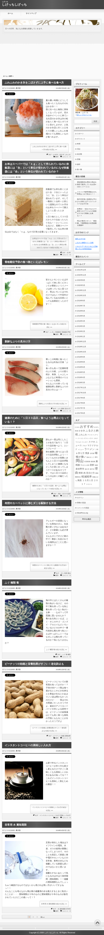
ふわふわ (68, 154)
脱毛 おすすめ (80, 239)
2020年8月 (81, 280)
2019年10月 (81, 295)
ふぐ (63, 654)
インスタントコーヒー (47, 815)
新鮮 (62, 408)
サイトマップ (31, 13)
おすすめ (87, 426)
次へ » (43, 917)
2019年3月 (81, 326)
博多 (87, 453)
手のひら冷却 (84, 465)
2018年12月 (81, 341)
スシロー (85, 442)
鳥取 (79, 480)
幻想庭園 (87, 461)
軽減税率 (87, 476)
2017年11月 (81, 387)
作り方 (81, 453)
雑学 (10, 76)
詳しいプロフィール (84, 115)
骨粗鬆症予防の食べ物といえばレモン (26, 262)
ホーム (10, 13)
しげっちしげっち (14, 4)
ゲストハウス (88, 438)
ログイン (80, 498)
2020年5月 (81, 285)
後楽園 (93, 461)
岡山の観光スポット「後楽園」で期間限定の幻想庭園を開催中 (87, 223)
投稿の (81, 503)
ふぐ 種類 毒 (12, 582)
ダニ (62, 573)
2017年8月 (81, 403)
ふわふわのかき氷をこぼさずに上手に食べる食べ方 (34, 82)
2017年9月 (81, 398)
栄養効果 (68, 736)
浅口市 (87, 469)
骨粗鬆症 (58, 332)
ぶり (59, 408)
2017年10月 (81, 393)
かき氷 (55, 154)
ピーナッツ (57, 736)
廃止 (59, 494)
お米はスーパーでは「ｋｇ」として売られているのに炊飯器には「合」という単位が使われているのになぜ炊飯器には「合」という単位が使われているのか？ (37, 167)
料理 (78, 144)
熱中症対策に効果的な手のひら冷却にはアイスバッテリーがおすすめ (87, 201)
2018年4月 (81, 377)
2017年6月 (81, 413)
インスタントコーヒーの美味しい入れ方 (28, 745)
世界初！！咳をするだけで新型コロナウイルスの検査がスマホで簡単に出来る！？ (87, 212)
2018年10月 (81, 352)
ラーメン (89, 449)
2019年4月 (81, 321)
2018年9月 (81, 357)
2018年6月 (81, 367)
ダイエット (81, 139)
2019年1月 (81, 336)
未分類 (79, 154)
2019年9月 (81, 301)
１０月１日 (87, 480)
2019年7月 (81, 306)
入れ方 (57, 815)
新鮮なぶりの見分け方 (17, 341)
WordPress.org (82, 513)
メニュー (81, 449)
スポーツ (80, 134)
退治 (69, 573)
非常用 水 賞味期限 (16, 824)
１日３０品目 (66, 494)
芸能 (78, 159)
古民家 (92, 453)
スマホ (92, 442)
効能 (62, 736)
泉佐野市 (80, 469)
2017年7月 (81, 408)
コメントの (83, 508)
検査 (96, 465)
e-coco (77, 427)
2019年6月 (81, 311)
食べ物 (79, 169)
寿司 (96, 457)
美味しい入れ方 (65, 815)
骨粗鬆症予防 (66, 332)
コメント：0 (66, 156)
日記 (78, 149)
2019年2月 (81, 331)
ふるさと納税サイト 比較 (84, 243)
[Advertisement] (52, 54)
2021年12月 (81, 270)
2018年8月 (81, 362)
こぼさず (61, 154)
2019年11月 (81, 290)
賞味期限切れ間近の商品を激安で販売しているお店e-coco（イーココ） (87, 184)
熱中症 (92, 469)
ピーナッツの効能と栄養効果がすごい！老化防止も (34, 663)
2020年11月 (81, 275)
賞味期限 (63, 909)
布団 (65, 573)
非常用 (68, 909)
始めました (90, 457)
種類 (69, 654)
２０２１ (89, 484)
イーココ (80, 438)
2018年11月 (81, 347)
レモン (52, 332)
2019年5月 (81, 316)
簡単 (81, 473)
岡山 (80, 460)
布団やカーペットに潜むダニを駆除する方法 (30, 503)
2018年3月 (81, 382)
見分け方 (68, 408)
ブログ (84, 445)
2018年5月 (81, 372)
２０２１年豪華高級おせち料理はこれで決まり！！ (87, 193)
